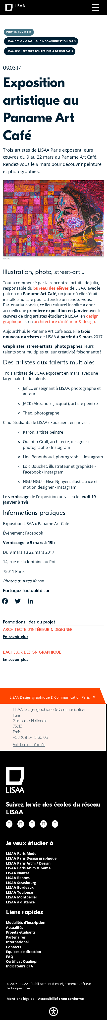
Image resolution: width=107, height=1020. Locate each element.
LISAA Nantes (17, 873)
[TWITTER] (18, 601)
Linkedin (32, 824)
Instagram (20, 824)
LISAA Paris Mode (21, 853)
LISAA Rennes (18, 877)
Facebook (9, 824)
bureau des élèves (51, 288)
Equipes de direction (23, 951)
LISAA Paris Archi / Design (28, 863)
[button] (53, 1011)
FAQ (9, 956)
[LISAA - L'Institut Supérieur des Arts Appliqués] (15, 780)
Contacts (13, 947)
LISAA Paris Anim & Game (28, 868)
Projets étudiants (21, 932)
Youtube (55, 824)
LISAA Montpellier (21, 897)
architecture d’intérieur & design (64, 321)
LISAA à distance (20, 902)
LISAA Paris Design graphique (31, 858)
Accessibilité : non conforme (61, 999)
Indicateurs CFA (19, 966)
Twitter (43, 824)
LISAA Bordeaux (20, 887)
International (17, 942)
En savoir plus (15, 637)
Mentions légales (20, 999)
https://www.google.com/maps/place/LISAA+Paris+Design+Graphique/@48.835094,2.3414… (53, 745)
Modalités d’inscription (25, 922)
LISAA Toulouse (19, 892)
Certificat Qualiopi (21, 961)
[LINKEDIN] (30, 601)
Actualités (14, 927)
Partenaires (16, 937)
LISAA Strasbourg (21, 882)
